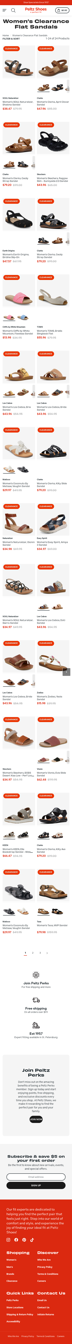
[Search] (13, 10)
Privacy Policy (27, 1336)
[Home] (36, 10)
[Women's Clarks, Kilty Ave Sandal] (43, 832)
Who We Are (13, 1336)
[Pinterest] (24, 1240)
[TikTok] (32, 1240)
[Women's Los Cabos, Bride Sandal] (43, 390)
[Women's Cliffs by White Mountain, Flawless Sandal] (9, 314)
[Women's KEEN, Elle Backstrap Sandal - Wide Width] (9, 832)
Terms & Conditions (45, 1336)
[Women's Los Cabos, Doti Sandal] (43, 603)
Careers (60, 1336)
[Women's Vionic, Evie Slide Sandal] (43, 756)
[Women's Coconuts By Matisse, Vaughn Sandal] (9, 466)
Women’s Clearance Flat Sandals (29, 35)
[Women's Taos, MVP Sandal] (43, 908)
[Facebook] (16, 1240)
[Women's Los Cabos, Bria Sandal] (9, 390)
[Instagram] (8, 1240)
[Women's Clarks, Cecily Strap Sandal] (9, 161)
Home (6, 35)
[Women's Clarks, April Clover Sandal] (43, 85)
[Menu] (7, 10)
